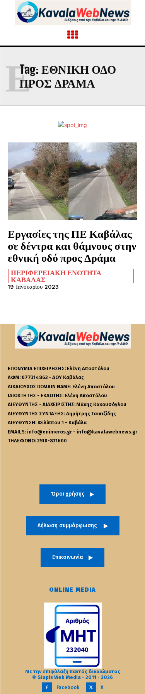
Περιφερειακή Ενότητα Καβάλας (56, 276)
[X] (91, 687)
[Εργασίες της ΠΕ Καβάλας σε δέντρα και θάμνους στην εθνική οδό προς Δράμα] (72, 181)
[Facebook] (47, 687)
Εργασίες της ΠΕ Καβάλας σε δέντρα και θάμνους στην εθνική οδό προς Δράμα (72, 245)
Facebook (67, 687)
